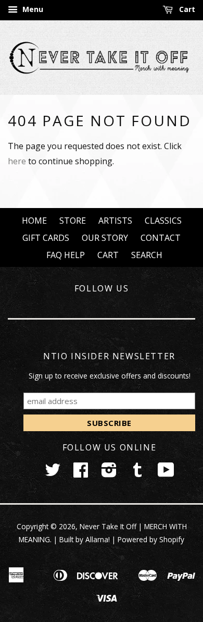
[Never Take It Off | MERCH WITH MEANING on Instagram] (109, 473)
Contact (161, 237)
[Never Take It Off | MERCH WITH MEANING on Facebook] (80, 473)
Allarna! (97, 539)
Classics (163, 220)
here (17, 161)
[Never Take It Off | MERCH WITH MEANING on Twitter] (52, 473)
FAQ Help (65, 255)
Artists (115, 220)
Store (72, 220)
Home (34, 220)
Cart (186, 9)
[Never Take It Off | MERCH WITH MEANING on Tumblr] (137, 473)
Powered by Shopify (151, 539)
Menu (31, 9)
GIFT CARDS (45, 237)
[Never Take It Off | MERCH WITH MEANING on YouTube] (166, 473)
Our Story (105, 237)
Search (146, 255)
